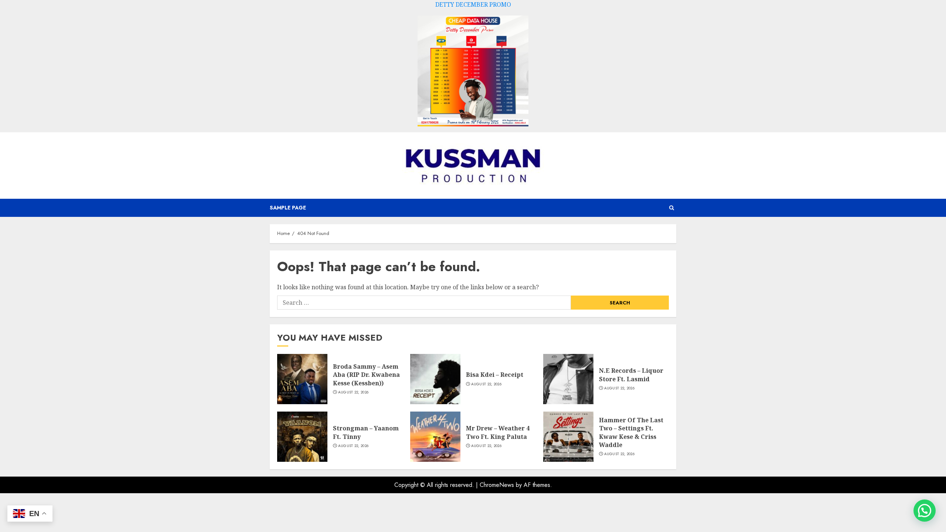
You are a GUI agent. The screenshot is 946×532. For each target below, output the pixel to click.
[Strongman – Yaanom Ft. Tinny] (302, 437)
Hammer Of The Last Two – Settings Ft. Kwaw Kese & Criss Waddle (631, 432)
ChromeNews (497, 485)
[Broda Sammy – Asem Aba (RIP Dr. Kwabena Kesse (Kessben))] (302, 379)
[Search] (671, 208)
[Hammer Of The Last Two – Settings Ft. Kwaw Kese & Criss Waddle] (568, 437)
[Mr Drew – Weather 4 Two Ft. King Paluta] (435, 437)
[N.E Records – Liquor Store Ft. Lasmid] (568, 379)
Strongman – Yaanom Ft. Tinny (366, 432)
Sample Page (288, 207)
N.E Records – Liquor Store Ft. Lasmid (631, 374)
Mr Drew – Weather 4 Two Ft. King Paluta (498, 432)
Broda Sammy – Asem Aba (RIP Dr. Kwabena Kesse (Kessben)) (366, 374)
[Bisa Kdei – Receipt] (435, 379)
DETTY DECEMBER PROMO (473, 4)
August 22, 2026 (353, 392)
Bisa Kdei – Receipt (494, 375)
